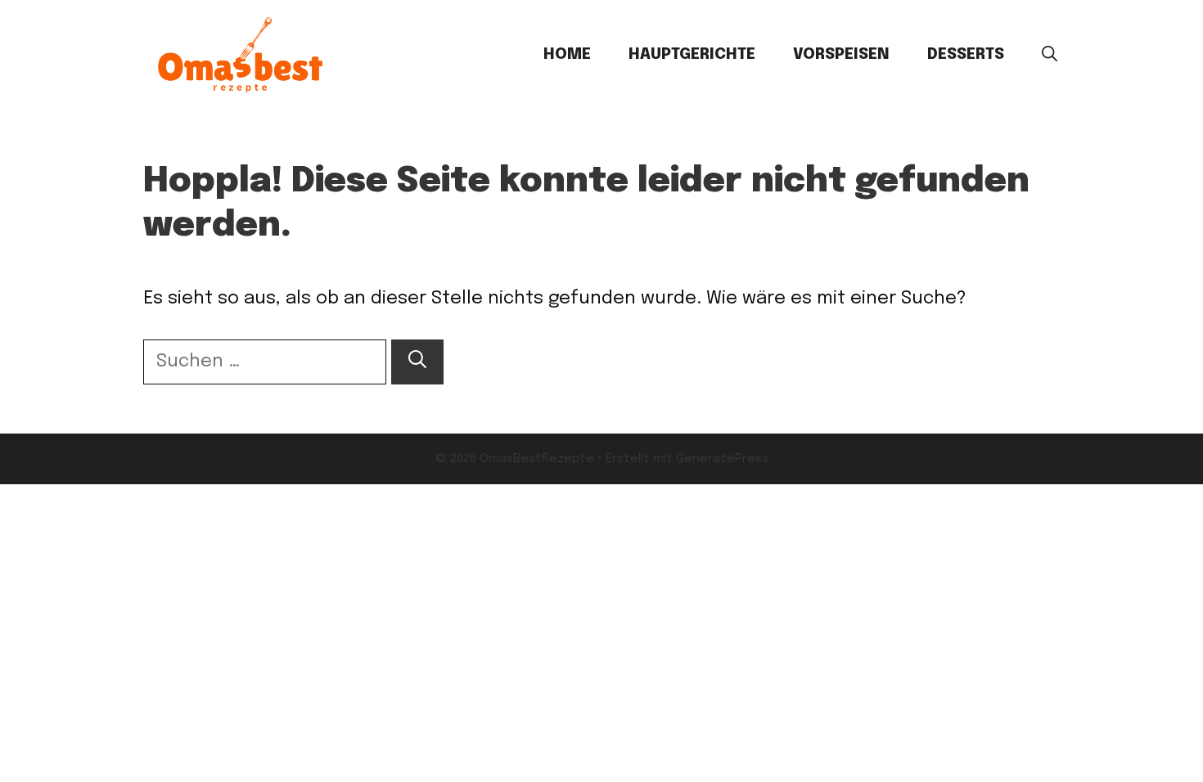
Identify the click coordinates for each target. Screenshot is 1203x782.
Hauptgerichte (692, 54)
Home (567, 54)
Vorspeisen (841, 54)
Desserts (965, 54)
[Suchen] (417, 361)
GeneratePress (722, 458)
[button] (1049, 55)
